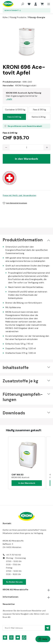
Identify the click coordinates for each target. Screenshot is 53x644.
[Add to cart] (27, 483)
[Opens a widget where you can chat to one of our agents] (42, 639)
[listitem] (26, 462)
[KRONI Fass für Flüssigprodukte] (26, 41)
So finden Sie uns (14, 582)
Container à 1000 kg (15, 109)
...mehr (9, 99)
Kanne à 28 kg (39, 116)
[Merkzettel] (29, 4)
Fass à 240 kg (14, 116)
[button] (5, 463)
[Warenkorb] (42, 4)
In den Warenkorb (26, 159)
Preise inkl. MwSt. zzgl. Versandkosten (19, 195)
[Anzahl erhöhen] (47, 147)
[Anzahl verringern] (6, 147)
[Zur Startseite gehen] (7, 4)
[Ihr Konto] (35, 4)
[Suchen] (22, 4)
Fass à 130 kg (39, 109)
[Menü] (47, 4)
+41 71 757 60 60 (13, 555)
